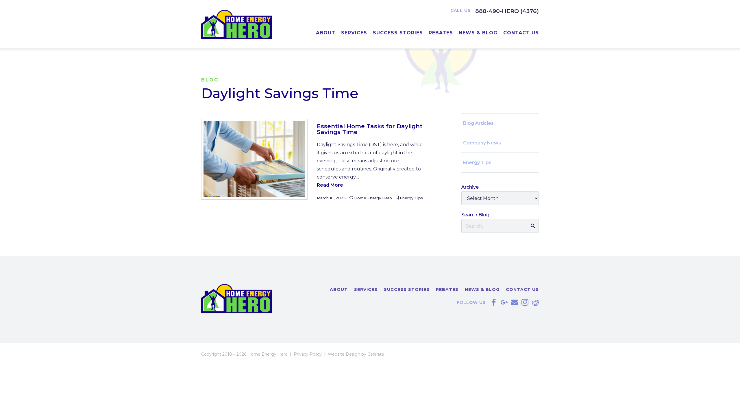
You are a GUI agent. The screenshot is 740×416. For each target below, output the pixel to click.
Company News (482, 143)
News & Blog (478, 33)
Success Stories (398, 33)
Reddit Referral (535, 302)
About (325, 33)
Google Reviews (504, 302)
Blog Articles (478, 123)
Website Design (344, 354)
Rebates (441, 33)
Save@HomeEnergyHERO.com (514, 302)
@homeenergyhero (524, 302)
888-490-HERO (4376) (507, 11)
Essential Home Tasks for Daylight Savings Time (370, 129)
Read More (330, 185)
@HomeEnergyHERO (493, 302)
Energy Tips (411, 198)
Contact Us (521, 33)
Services (354, 33)
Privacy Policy (308, 354)
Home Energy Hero (373, 198)
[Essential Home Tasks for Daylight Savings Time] (254, 159)
